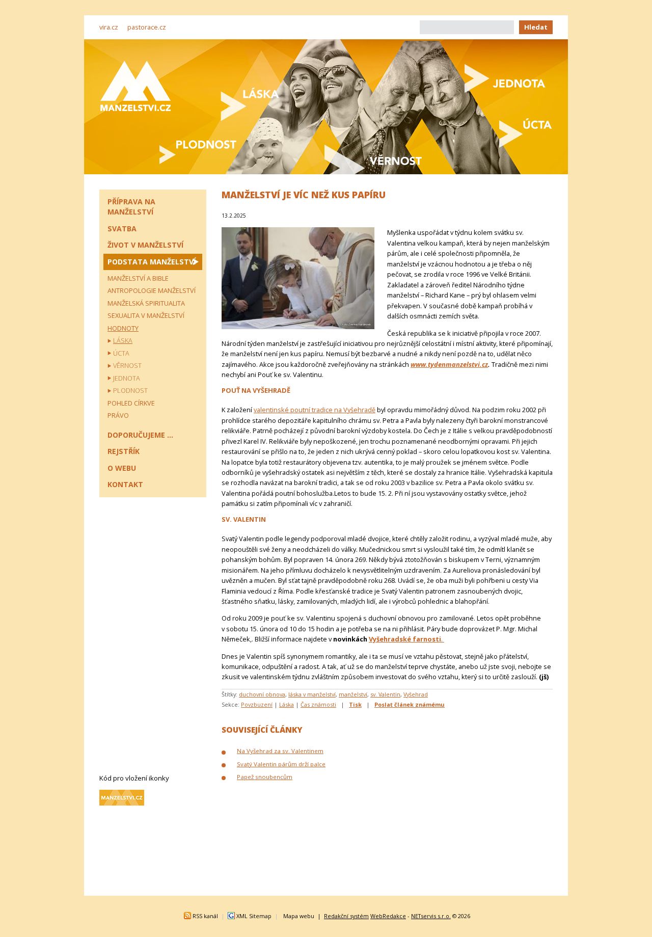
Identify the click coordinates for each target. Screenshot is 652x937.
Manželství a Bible (138, 278)
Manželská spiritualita (146, 303)
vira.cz (108, 27)
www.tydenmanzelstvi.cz (449, 364)
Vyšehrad (415, 694)
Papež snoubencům (264, 777)
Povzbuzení (257, 704)
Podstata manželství (151, 261)
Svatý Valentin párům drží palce (281, 764)
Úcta (121, 353)
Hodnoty (123, 328)
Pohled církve (131, 403)
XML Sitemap (253, 916)
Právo (118, 415)
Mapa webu (298, 916)
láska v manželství (312, 694)
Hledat (536, 27)
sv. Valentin (385, 694)
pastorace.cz (146, 27)
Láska (286, 704)
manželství (353, 694)
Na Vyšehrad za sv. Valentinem (280, 751)
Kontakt (125, 484)
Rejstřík (123, 451)
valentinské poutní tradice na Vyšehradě (314, 409)
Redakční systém (346, 916)
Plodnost (130, 390)
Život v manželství (145, 245)
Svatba (122, 228)
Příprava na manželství (131, 207)
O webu (121, 468)
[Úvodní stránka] (135, 86)
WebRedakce (388, 916)
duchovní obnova (262, 694)
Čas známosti (318, 704)
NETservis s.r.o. (431, 916)
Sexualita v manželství (145, 315)
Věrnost (127, 365)
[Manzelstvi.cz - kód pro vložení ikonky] (121, 803)
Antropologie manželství (151, 290)
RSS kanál (205, 916)
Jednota (126, 378)
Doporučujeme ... (140, 435)
